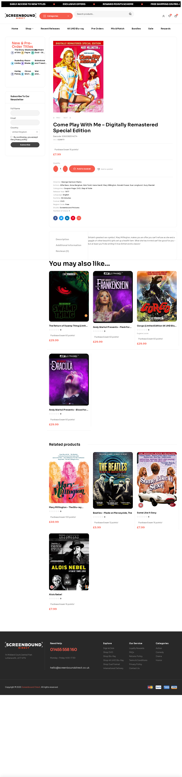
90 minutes (66, 198)
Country (14, 127)
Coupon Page (70, 188)
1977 (67, 191)
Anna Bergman (76, 185)
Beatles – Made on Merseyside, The (112, 513)
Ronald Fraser (123, 185)
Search (130, 14)
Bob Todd (87, 185)
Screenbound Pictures (69, 207)
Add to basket (84, 169)
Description (62, 239)
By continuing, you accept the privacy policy (24, 138)
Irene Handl (97, 185)
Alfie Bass (64, 185)
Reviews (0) (62, 251)
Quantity (56, 163)
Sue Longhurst (136, 185)
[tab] (68, 239)
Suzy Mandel (149, 185)
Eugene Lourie (142, 333)
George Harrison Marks (71, 182)
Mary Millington (109, 185)
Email (13, 118)
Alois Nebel (55, 594)
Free (67, 204)
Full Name (15, 108)
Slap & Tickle (87, 188)
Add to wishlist (107, 169)
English (66, 195)
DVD (79, 188)
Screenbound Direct (31, 687)
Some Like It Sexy (146, 512)
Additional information (68, 245)
